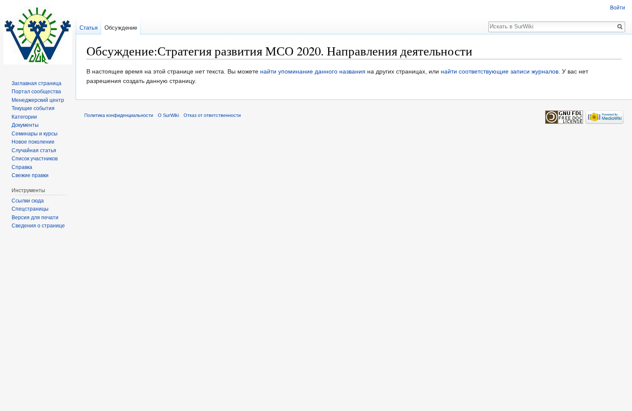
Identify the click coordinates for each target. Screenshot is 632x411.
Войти (617, 8)
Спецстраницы (30, 209)
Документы (25, 125)
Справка (22, 167)
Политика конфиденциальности (118, 115)
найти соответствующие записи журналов (499, 71)
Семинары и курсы (35, 134)
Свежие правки (30, 175)
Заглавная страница (36, 83)
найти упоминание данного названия (312, 71)
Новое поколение (33, 142)
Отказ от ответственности (212, 115)
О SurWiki (168, 115)
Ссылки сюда (28, 201)
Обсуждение (120, 28)
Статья (89, 28)
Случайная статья (34, 150)
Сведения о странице (38, 226)
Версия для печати (35, 218)
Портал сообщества (36, 92)
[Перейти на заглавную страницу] (37, 34)
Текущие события (33, 108)
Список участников (35, 159)
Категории (24, 117)
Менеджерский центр (38, 100)
